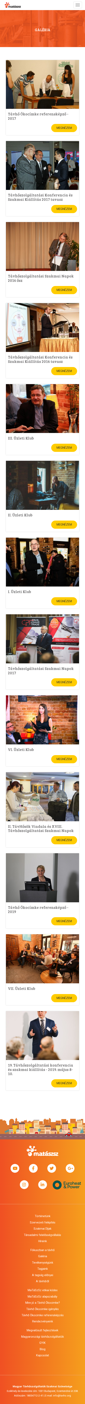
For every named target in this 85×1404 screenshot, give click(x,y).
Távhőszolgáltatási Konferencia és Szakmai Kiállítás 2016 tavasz (40, 359)
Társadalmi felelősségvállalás (42, 1235)
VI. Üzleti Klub (21, 749)
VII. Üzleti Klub (21, 988)
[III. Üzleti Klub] (42, 408)
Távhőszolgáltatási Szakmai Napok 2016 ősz (41, 278)
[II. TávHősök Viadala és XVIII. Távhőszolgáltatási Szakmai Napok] (42, 796)
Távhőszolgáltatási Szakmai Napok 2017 (41, 670)
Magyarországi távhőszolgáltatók (42, 1336)
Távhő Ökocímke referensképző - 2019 (38, 909)
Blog (42, 1349)
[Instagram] (24, 1184)
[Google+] (70, 1168)
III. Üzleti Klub (21, 438)
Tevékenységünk (42, 1262)
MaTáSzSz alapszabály (42, 1296)
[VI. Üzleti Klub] (42, 719)
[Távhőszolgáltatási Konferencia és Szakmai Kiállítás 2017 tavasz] (42, 165)
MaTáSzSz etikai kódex (43, 1290)
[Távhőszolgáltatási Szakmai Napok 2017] (42, 638)
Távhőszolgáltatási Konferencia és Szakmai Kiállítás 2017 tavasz (40, 197)
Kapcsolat (42, 1355)
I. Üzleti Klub (19, 591)
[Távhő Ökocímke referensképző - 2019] (42, 877)
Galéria (42, 1256)
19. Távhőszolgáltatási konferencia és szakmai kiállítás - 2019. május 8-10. (40, 1069)
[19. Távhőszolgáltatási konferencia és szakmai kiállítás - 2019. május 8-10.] (42, 1035)
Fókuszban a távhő (42, 1250)
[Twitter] (51, 1168)
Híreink (42, 1241)
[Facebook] (33, 1168)
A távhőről (42, 1281)
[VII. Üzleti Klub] (42, 958)
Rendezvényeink (42, 1321)
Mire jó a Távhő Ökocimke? (42, 1302)
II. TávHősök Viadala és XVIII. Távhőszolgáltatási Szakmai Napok (41, 828)
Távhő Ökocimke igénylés (42, 1309)
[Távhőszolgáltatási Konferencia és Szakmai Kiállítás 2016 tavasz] (42, 327)
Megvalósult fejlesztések (42, 1330)
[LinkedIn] (42, 1184)
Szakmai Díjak (42, 1228)
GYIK (42, 1342)
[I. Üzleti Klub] (42, 562)
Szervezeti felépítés (42, 1222)
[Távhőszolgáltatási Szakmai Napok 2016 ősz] (42, 246)
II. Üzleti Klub (20, 514)
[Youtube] (15, 1168)
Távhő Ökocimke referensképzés (43, 1315)
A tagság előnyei (42, 1275)
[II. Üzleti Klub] (42, 485)
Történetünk (42, 1216)
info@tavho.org (62, 1395)
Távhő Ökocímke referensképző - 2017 (38, 116)
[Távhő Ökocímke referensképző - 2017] (42, 84)
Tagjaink (42, 1268)
